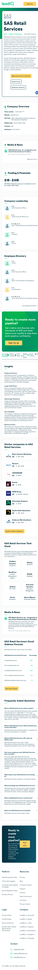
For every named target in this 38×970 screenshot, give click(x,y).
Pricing (22, 877)
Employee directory (18, 87)
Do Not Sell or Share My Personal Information (9, 928)
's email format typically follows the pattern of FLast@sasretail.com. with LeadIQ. (20, 801)
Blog (21, 881)
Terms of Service (7, 923)
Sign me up (13, 343)
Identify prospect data (9, 877)
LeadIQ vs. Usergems (27, 934)
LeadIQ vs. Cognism (27, 927)
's (19, 742)
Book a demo (25, 844)
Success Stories (7, 894)
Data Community (26, 896)
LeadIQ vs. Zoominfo (27, 915)
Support (22, 889)
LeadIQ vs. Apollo (26, 919)
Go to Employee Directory (29, 305)
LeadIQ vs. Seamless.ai (28, 930)
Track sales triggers (8, 881)
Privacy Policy (6, 915)
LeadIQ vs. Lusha (26, 923)
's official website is (20, 729)
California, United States (15, 34)
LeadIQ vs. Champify (27, 938)
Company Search (26, 885)
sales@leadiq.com (19, 957)
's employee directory (17, 766)
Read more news (31, 159)
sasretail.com (33, 730)
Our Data (23, 900)
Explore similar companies (14, 531)
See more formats (11, 688)
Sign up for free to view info (21, 76)
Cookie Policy (6, 919)
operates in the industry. (20, 777)
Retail (28, 779)
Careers (22, 892)
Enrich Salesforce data (9, 890)
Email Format (16, 81)
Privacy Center (25, 904)
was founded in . (17, 812)
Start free (30, 4)
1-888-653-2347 (18, 949)
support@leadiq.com (20, 953)
